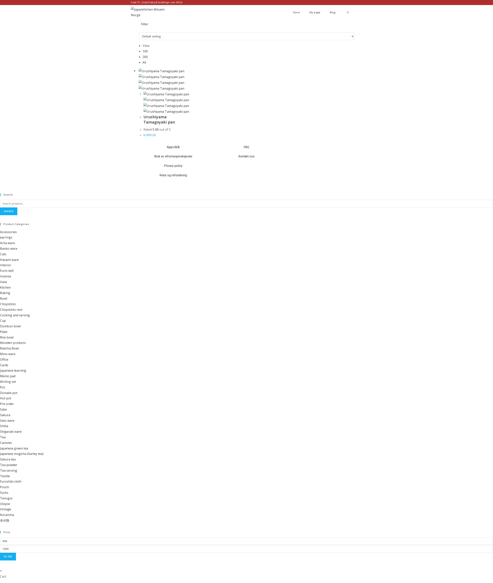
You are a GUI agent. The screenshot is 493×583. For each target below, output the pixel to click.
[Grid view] (140, 29)
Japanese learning (13, 370)
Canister (6, 443)
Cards (4, 365)
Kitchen (5, 287)
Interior (5, 265)
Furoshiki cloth (10, 481)
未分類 (4, 520)
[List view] (142, 29)
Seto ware (7, 420)
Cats (3, 254)
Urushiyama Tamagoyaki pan (159, 119)
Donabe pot (8, 393)
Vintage (5, 509)
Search (8, 211)
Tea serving (8, 470)
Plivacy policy (173, 166)
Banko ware (8, 248)
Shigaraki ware (11, 431)
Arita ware (7, 243)
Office (4, 359)
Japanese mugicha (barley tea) (22, 454)
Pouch (4, 487)
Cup (3, 320)
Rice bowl (6, 337)
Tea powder (8, 465)
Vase (3, 282)
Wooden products (13, 343)
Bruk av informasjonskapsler (173, 156)
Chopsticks (8, 304)
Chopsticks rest (11, 309)
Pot (2, 387)
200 (145, 57)
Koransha (7, 515)
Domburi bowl (10, 326)
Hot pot (5, 398)
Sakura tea (8, 459)
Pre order (7, 404)
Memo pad (7, 376)
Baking (5, 293)
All (144, 62)
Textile (5, 476)
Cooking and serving (15, 315)
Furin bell (6, 271)
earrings (6, 237)
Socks (4, 493)
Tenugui (6, 498)
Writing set (8, 382)
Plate (3, 332)
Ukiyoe (5, 504)
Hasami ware (9, 260)
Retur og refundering (173, 175)
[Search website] (359, 12)
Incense (5, 276)
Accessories (8, 232)
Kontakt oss (246, 156)
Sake (3, 409)
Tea (3, 437)
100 (145, 51)
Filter (8, 556)
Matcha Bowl (9, 348)
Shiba (4, 426)
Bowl (3, 298)
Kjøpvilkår (173, 147)
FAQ (246, 147)
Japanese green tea (14, 448)
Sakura (5, 415)
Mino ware (7, 354)
